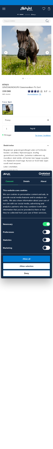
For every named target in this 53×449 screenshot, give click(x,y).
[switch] (46, 232)
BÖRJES (5, 85)
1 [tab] (23, 78)
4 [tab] (30, 78)
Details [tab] (26, 181)
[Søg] (47, 21)
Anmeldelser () (34, 94)
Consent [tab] (9, 181)
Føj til (32, 128)
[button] (26, 14)
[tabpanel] (26, 50)
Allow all (26, 259)
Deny (26, 273)
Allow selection (26, 266)
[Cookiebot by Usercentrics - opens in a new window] (39, 174)
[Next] (47, 53)
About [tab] (43, 181)
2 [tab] (25, 78)
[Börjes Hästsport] (26, 9)
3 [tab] (27, 78)
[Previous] (6, 53)
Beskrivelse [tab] (9, 145)
